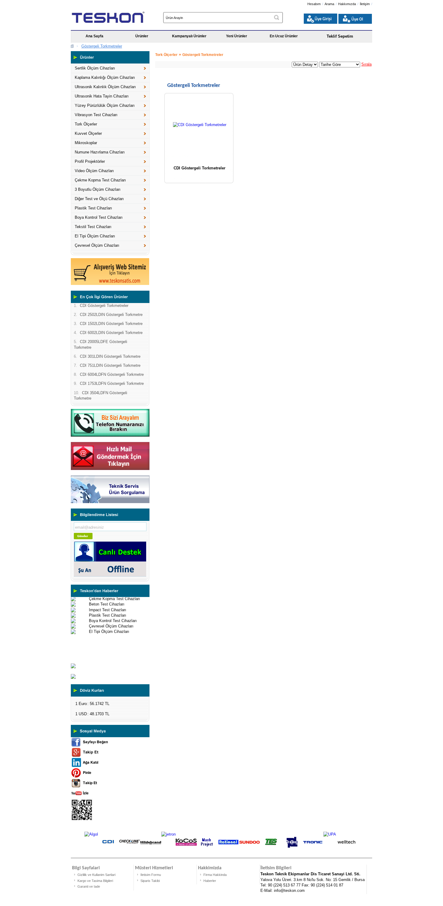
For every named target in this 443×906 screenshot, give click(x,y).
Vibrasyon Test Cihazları (96, 115)
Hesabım (314, 4)
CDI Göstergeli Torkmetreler (199, 168)
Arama (329, 4)
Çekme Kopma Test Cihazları (100, 180)
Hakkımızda (347, 4)
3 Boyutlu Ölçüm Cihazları (98, 189)
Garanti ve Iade (88, 886)
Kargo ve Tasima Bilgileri (95, 881)
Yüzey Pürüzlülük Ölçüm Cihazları (105, 105)
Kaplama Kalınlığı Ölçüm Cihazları (105, 77)
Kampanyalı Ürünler (189, 36)
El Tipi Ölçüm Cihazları (95, 236)
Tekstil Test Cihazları (93, 226)
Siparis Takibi (150, 881)
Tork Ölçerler (86, 124)
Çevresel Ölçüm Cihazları (97, 245)
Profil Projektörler (90, 161)
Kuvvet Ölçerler (88, 133)
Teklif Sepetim (340, 36)
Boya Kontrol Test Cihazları (99, 217)
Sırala (366, 64)
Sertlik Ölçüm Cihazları (95, 68)
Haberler (209, 881)
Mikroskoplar (86, 143)
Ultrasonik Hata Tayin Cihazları (102, 96)
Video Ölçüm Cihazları (94, 171)
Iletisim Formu (150, 875)
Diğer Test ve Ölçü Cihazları (99, 198)
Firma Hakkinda (215, 875)
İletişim (365, 4)
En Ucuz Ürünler (284, 36)
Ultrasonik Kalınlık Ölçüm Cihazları (105, 87)
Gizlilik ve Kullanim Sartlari (96, 875)
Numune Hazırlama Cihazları (100, 152)
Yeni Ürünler (236, 36)
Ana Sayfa (94, 36)
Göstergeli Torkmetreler (101, 46)
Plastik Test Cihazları (93, 208)
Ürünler (141, 36)
